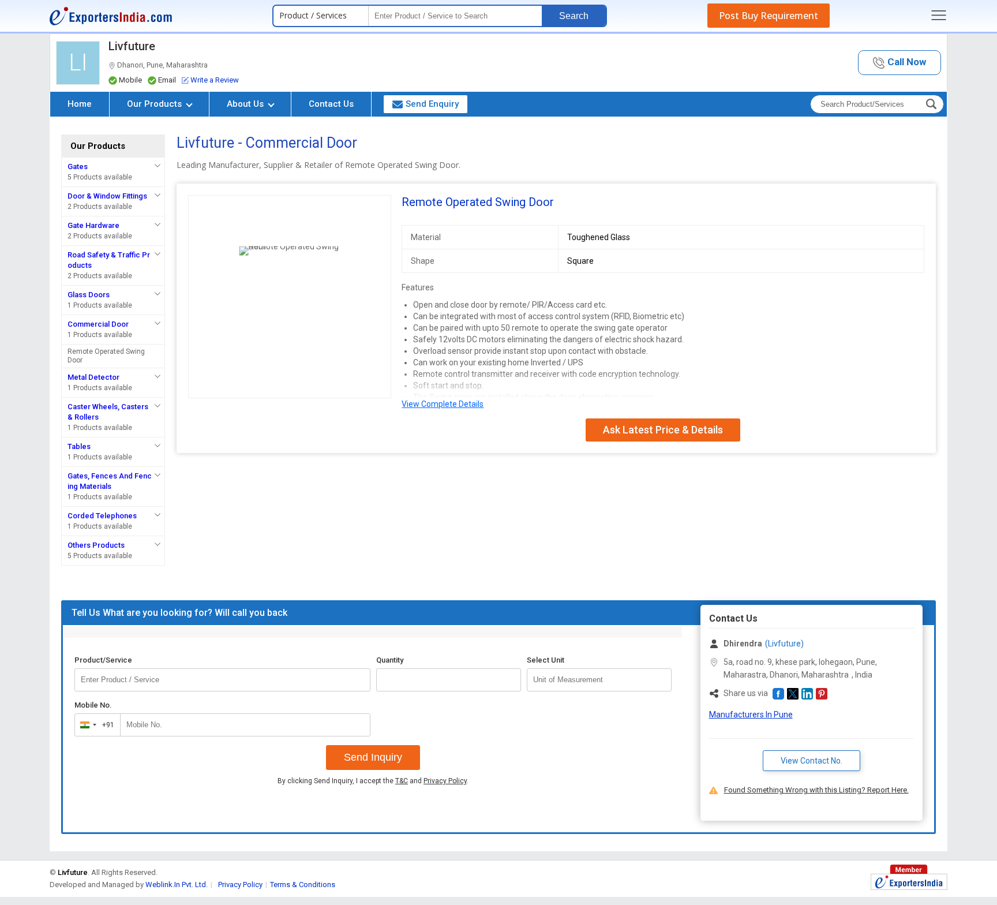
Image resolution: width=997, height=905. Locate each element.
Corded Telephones (102, 515)
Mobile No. (93, 705)
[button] (899, 62)
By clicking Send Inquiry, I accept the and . (373, 781)
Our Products (155, 104)
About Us (246, 104)
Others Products (96, 545)
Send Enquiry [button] (432, 104)
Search (574, 16)
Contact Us (331, 104)
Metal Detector (93, 377)
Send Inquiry (373, 757)
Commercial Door (98, 324)
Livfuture (131, 46)
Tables (79, 446)
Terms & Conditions (302, 884)
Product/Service (103, 660)
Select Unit (545, 660)
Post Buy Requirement (768, 15)
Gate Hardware (93, 225)
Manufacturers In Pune (751, 714)
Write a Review (214, 80)
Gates (78, 166)
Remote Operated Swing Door (106, 355)
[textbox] (599, 679)
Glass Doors (89, 294)
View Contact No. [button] (811, 760)
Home (80, 104)
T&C (401, 781)
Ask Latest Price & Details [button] (663, 430)
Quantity (389, 660)
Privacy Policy (445, 781)
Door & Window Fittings (107, 196)
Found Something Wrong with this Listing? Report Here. (816, 790)
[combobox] (95, 725)
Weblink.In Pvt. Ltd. (176, 884)
